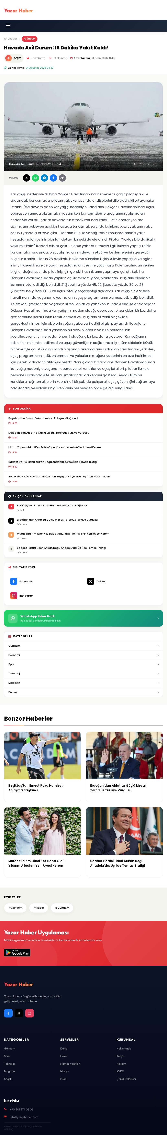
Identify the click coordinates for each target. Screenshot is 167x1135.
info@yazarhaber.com (24, 1117)
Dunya (12, 692)
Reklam (121, 1063)
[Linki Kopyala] (62, 178)
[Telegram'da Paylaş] (44, 178)
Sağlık (8, 1079)
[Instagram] (29, 1013)
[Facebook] (8, 1013)
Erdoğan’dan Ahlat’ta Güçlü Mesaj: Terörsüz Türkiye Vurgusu (48, 433)
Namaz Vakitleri (70, 1063)
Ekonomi (14, 655)
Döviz (63, 1048)
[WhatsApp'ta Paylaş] (35, 178)
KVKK (120, 1071)
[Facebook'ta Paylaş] (53, 178)
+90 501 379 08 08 (21, 1109)
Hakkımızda (123, 1048)
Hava (63, 1056)
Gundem (14, 646)
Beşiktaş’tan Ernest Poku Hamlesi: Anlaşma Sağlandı (43, 418)
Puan (63, 1079)
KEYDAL (26, 1126)
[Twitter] (19, 1013)
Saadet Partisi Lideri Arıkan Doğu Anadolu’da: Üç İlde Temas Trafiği (52, 462)
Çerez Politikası (126, 1079)
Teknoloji (14, 673)
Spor (11, 664)
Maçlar (64, 1071)
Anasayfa (10, 39)
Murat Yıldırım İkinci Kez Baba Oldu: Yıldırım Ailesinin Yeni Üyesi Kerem (54, 447)
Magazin (14, 683)
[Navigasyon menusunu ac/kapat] (8, 26)
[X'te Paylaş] (26, 178)
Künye (120, 1056)
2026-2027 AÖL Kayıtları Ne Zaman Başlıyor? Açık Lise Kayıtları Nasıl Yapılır (59, 476)
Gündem (29, 38)
